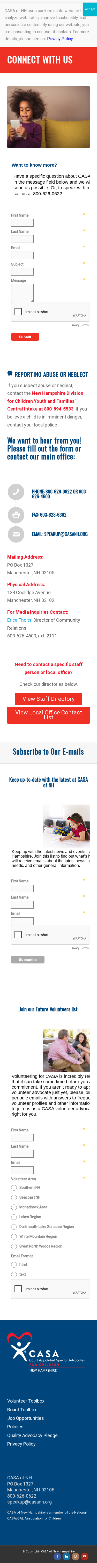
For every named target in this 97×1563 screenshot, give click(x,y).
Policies (15, 1426)
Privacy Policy (21, 1444)
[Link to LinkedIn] (66, 1556)
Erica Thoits (19, 620)
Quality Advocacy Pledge (32, 1435)
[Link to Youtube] (84, 1556)
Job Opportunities (25, 1418)
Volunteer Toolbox (25, 1401)
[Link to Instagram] (75, 1556)
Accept (90, 9)
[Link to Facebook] (57, 1556)
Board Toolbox (21, 1409)
